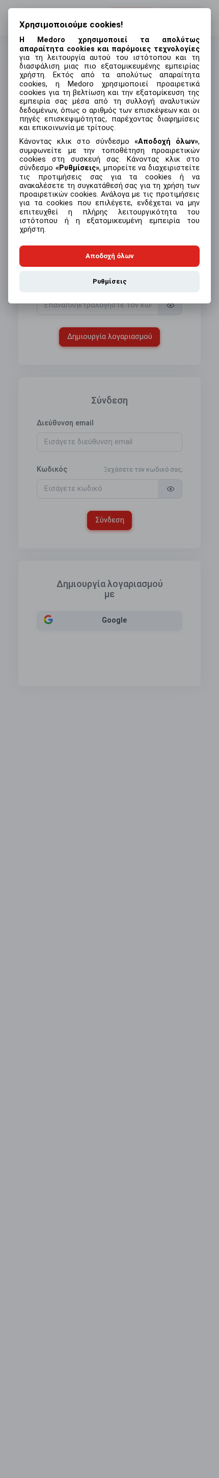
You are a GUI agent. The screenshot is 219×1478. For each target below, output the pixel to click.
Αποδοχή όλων (110, 256)
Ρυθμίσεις (110, 281)
